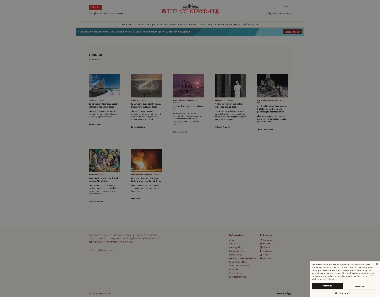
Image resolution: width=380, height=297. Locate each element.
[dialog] (345, 279)
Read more (330, 279)
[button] (343, 293)
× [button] (377, 264)
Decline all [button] (360, 286)
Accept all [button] (327, 286)
